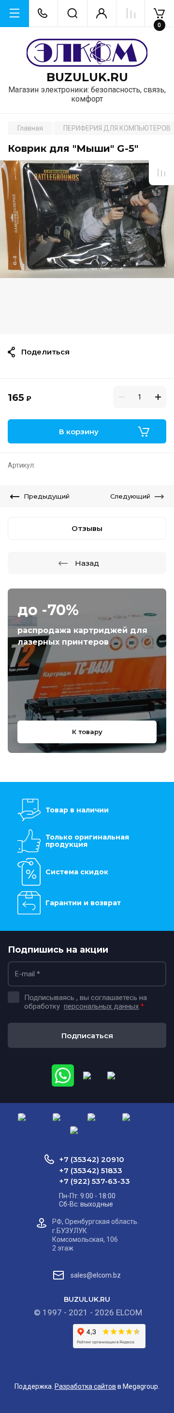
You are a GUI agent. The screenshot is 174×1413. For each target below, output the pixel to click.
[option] (87, 247)
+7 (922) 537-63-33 (94, 1181)
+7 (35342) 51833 (90, 1170)
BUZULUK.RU (87, 77)
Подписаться (87, 1035)
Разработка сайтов (85, 1386)
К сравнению (161, 172)
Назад (87, 563)
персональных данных (101, 1006)
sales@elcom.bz (96, 1275)
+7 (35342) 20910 (91, 1159)
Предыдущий (47, 496)
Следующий (130, 496)
